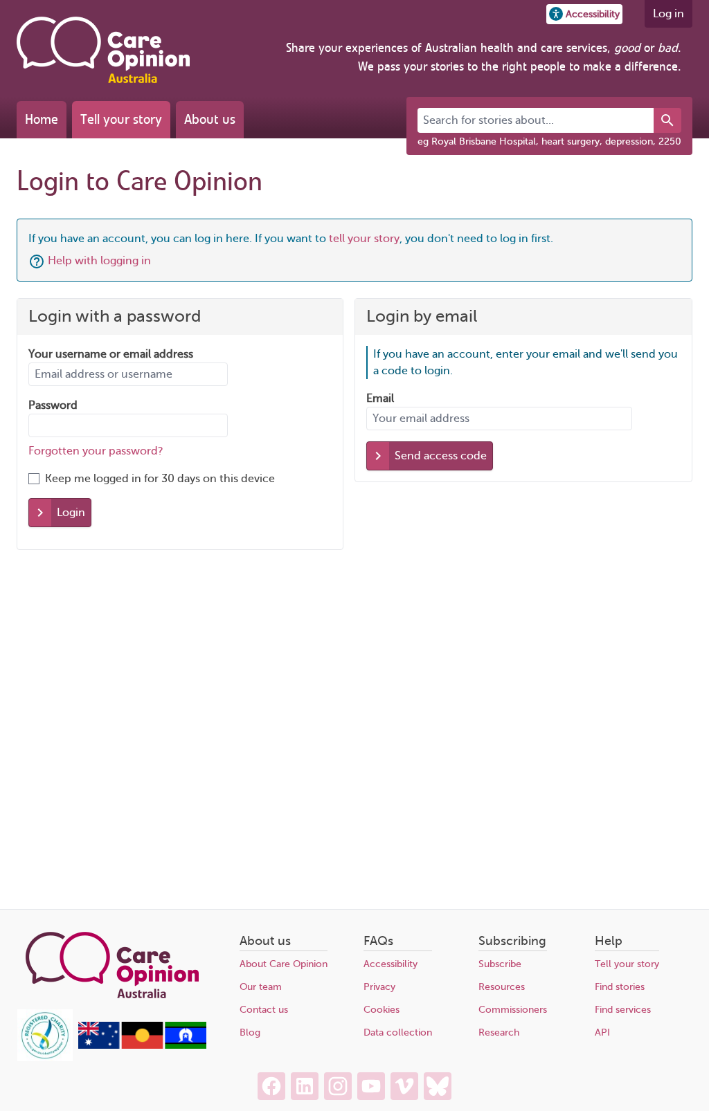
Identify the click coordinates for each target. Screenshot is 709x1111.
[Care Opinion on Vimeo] (404, 1086)
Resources (501, 987)
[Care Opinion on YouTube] (371, 1086)
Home (41, 119)
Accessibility (391, 964)
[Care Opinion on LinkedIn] (304, 1086)
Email (380, 398)
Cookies (382, 1009)
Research (498, 1032)
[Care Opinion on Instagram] (338, 1086)
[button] (584, 14)
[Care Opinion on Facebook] (271, 1086)
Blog (250, 1032)
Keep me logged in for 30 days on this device (160, 478)
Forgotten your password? (95, 451)
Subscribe (499, 964)
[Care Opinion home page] (103, 50)
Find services (623, 1009)
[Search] (667, 120)
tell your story (364, 238)
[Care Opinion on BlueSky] (437, 1086)
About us (209, 119)
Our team (261, 987)
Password (53, 405)
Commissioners (512, 1009)
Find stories (620, 987)
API (602, 1032)
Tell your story (121, 119)
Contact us (264, 1009)
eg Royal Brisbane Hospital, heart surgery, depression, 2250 (549, 141)
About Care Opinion (283, 964)
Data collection (398, 1032)
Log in (668, 14)
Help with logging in (99, 261)
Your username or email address (110, 354)
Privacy (379, 987)
